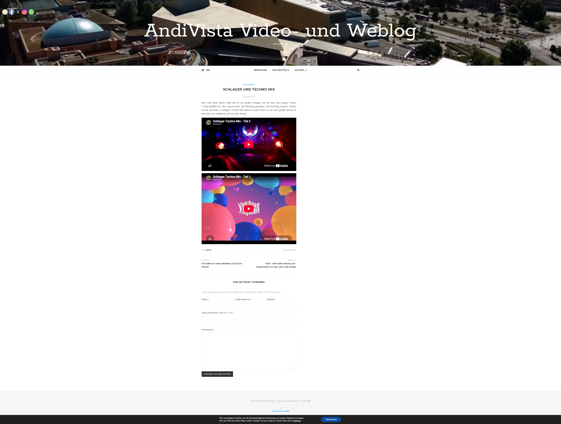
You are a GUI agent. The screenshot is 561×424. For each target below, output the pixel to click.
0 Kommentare (289, 250)
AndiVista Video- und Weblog (280, 31)
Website (271, 299)
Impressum (260, 70)
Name (205, 299)
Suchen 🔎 (301, 70)
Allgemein (249, 84)
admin (209, 250)
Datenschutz (280, 70)
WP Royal (270, 401)
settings (297, 420)
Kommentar (208, 329)
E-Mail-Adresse (242, 299)
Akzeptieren (331, 419)
